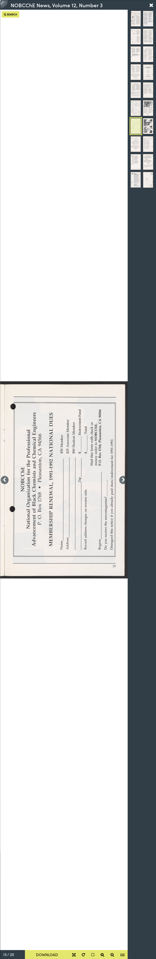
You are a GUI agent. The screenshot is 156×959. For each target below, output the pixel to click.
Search (11, 14)
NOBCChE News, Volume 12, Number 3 (57, 5)
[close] (151, 5)
